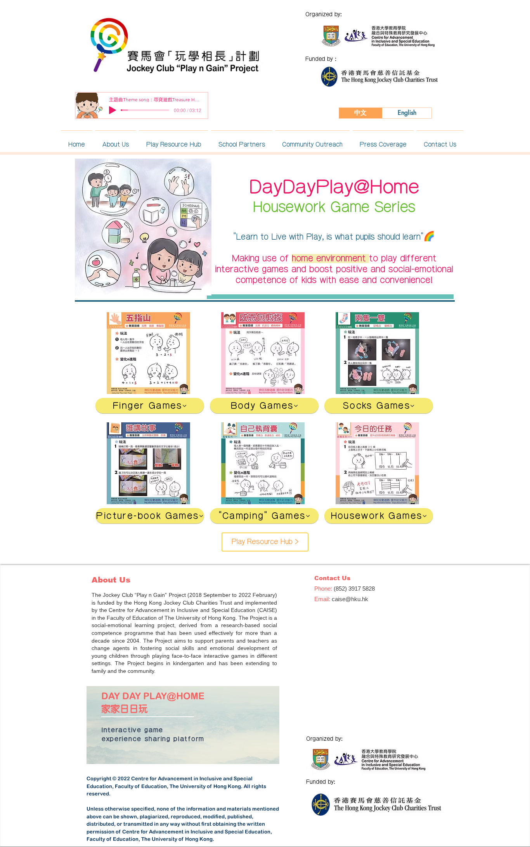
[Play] (112, 110)
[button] (115, 141)
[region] (183, 725)
